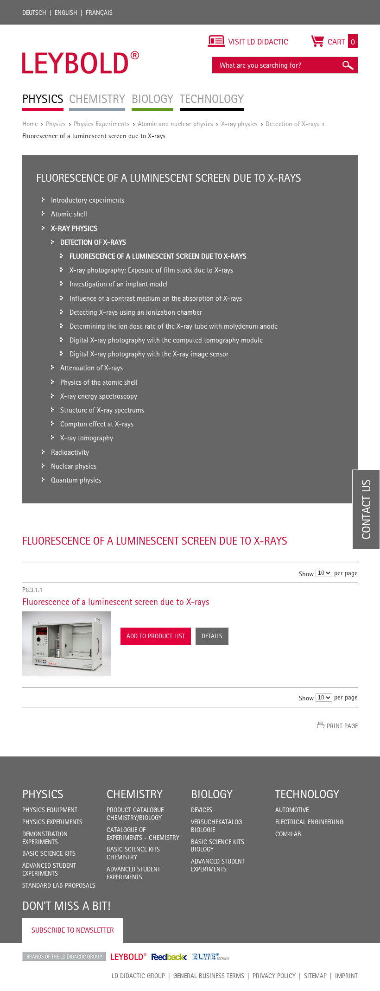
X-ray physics (239, 123)
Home (30, 123)
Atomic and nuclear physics (175, 123)
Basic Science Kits (49, 853)
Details (212, 636)
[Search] (348, 65)
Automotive (292, 809)
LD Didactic (64, 956)
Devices (201, 809)
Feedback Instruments (169, 956)
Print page (342, 726)
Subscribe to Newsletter (73, 930)
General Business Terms (208, 975)
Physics (56, 123)
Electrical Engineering (309, 822)
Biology (212, 794)
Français (99, 12)
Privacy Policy (274, 975)
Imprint (346, 975)
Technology (307, 794)
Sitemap (315, 975)
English (66, 12)
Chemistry (135, 794)
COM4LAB (288, 834)
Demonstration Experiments (45, 837)
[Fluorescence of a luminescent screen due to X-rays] (66, 643)
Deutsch (34, 12)
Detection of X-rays (292, 123)
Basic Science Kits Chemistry (133, 853)
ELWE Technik (211, 956)
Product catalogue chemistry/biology (135, 813)
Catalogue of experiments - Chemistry (143, 833)
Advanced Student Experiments (49, 869)
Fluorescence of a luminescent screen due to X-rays (115, 601)
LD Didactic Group (138, 975)
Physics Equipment (49, 809)
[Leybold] (80, 29)
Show (306, 573)
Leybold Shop (129, 956)
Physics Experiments (102, 123)
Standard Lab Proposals (58, 885)
